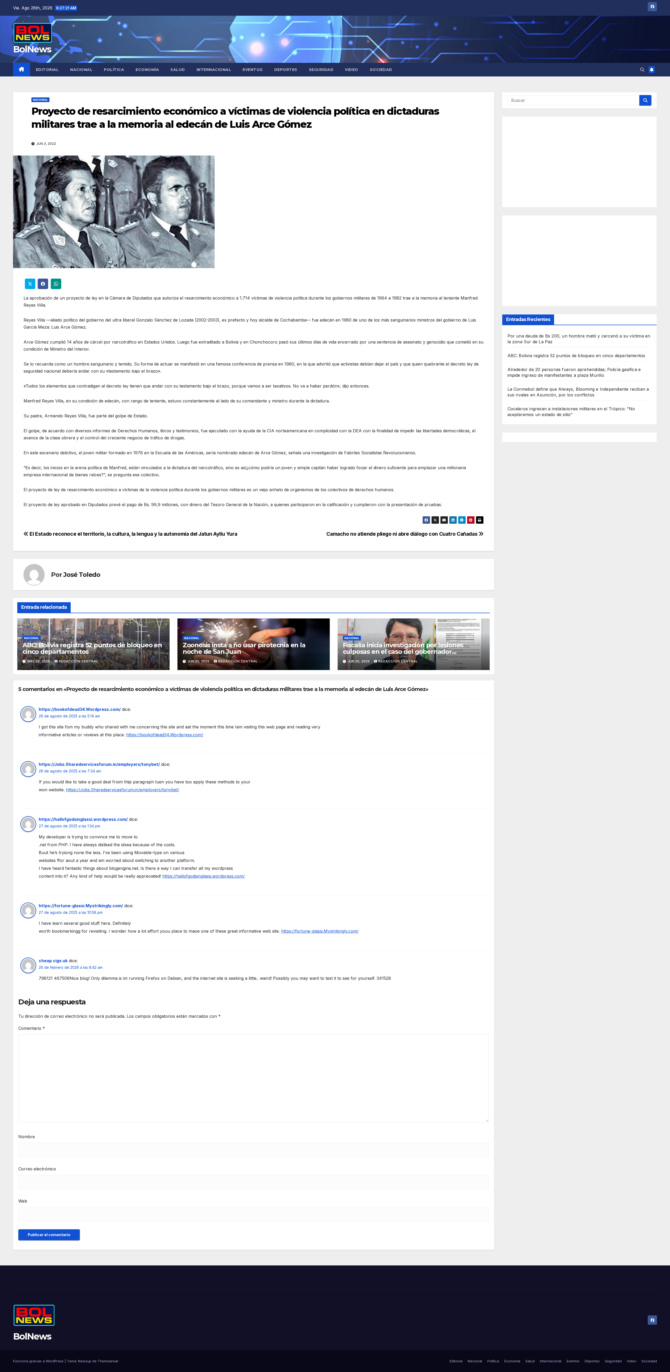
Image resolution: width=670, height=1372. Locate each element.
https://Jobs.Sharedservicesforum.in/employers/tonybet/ (99, 764)
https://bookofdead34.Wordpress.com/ (80, 709)
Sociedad (381, 69)
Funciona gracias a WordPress (39, 1361)
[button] (642, 69)
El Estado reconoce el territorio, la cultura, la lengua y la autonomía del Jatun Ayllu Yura (133, 534)
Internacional (214, 69)
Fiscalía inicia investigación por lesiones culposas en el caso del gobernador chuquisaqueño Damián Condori (403, 651)
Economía (147, 69)
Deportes (285, 69)
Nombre (26, 1136)
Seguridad (321, 69)
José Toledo (81, 574)
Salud (177, 69)
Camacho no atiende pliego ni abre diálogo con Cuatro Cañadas (402, 534)
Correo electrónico (37, 1168)
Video (351, 69)
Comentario (31, 1028)
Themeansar (108, 1361)
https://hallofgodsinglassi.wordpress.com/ (83, 819)
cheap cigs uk (53, 960)
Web (22, 1201)
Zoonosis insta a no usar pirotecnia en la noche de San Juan (244, 648)
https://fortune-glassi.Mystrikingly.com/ (81, 905)
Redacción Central (78, 661)
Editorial (47, 69)
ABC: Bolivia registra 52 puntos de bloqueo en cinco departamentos (92, 648)
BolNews (32, 49)
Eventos (253, 69)
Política (114, 69)
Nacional (81, 69)
